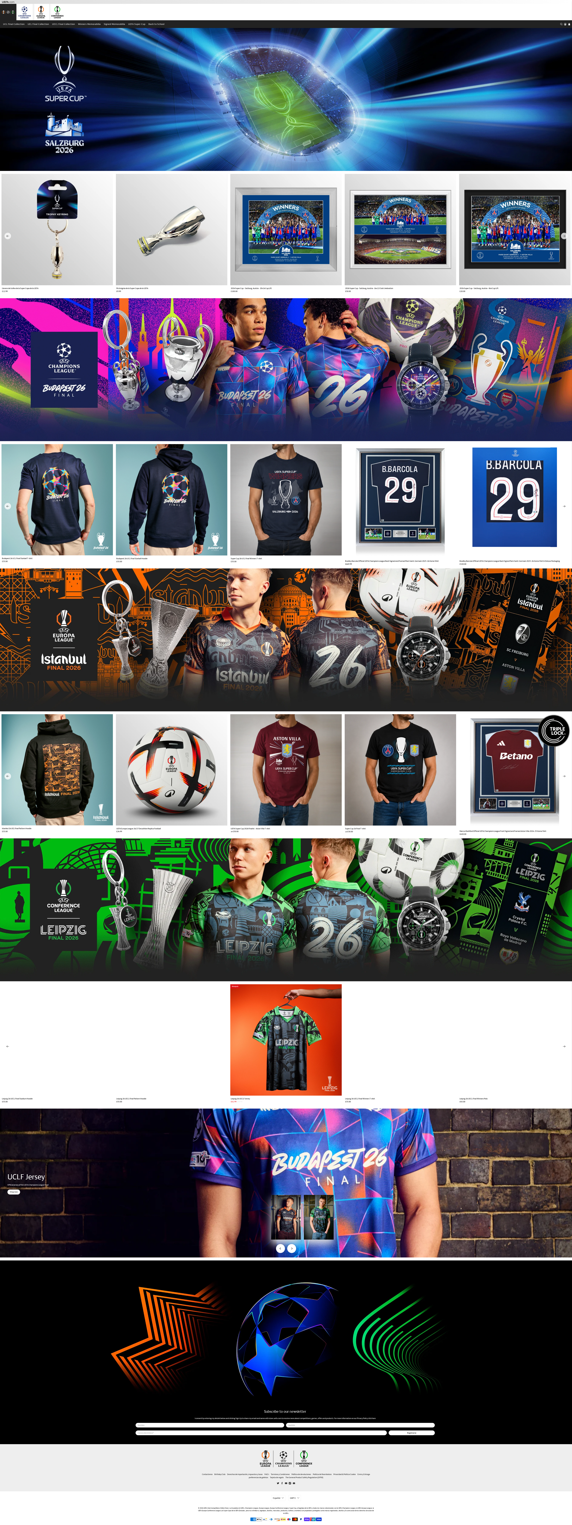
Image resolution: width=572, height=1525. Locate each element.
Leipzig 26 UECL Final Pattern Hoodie (131, 1099)
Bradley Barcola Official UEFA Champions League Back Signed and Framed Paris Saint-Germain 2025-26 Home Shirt (392, 561)
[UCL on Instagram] (290, 1484)
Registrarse (411, 1433)
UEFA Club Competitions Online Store (216, 1508)
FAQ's (266, 1474)
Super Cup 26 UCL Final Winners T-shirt (246, 558)
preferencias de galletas (258, 1477)
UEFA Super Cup (136, 24)
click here (372, 1418)
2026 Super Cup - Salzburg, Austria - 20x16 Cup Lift (251, 288)
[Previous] (7, 236)
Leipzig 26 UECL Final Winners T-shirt (360, 1099)
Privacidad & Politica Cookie (344, 1474)
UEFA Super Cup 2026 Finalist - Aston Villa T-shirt (250, 828)
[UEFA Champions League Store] (24, 12)
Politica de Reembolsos (322, 1474)
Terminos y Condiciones (280, 1474)
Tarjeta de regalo (277, 1477)
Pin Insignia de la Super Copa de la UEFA (132, 288)
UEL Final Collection (38, 24)
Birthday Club (219, 1474)
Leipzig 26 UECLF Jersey (240, 1099)
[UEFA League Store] (8, 12)
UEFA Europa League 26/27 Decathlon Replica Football (138, 828)
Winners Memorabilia (89, 24)
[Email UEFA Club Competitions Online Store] (294, 1484)
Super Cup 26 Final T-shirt (355, 828)
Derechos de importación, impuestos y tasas (245, 1474)
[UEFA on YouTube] (286, 1484)
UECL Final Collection (63, 24)
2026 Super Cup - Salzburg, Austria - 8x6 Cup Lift (479, 288)
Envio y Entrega (364, 1474)
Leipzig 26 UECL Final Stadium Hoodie (17, 1099)
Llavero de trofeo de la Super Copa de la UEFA (20, 288)
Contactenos (207, 1474)
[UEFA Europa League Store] (41, 12)
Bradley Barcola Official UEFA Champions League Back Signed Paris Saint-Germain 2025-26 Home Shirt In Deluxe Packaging (510, 561)
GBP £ (293, 1498)
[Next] (564, 236)
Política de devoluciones (301, 1474)
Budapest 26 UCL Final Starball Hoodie (131, 558)
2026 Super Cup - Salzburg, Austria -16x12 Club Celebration (369, 288)
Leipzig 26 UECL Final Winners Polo (474, 1099)
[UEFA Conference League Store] (57, 12)
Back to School (156, 24)
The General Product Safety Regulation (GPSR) (304, 1477)
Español (276, 1498)
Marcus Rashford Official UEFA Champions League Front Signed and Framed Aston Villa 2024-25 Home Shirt (503, 831)
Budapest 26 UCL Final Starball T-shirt (17, 558)
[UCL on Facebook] (282, 1484)
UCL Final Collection (14, 24)
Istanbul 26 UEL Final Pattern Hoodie (16, 828)
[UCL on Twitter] (278, 1484)
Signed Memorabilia (114, 24)
